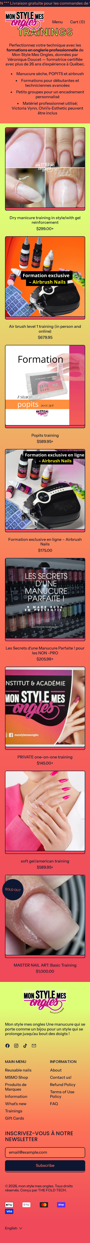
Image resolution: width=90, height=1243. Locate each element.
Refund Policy (63, 1084)
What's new (15, 1103)
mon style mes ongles (35, 1186)
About (56, 1070)
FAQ (54, 1103)
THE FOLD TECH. (52, 1190)
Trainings (13, 1111)
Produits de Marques (15, 1087)
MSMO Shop (16, 1077)
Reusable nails (18, 1070)
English (11, 1228)
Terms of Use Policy (62, 1094)
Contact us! (60, 1077)
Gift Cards (14, 1118)
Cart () (77, 23)
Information (16, 1096)
